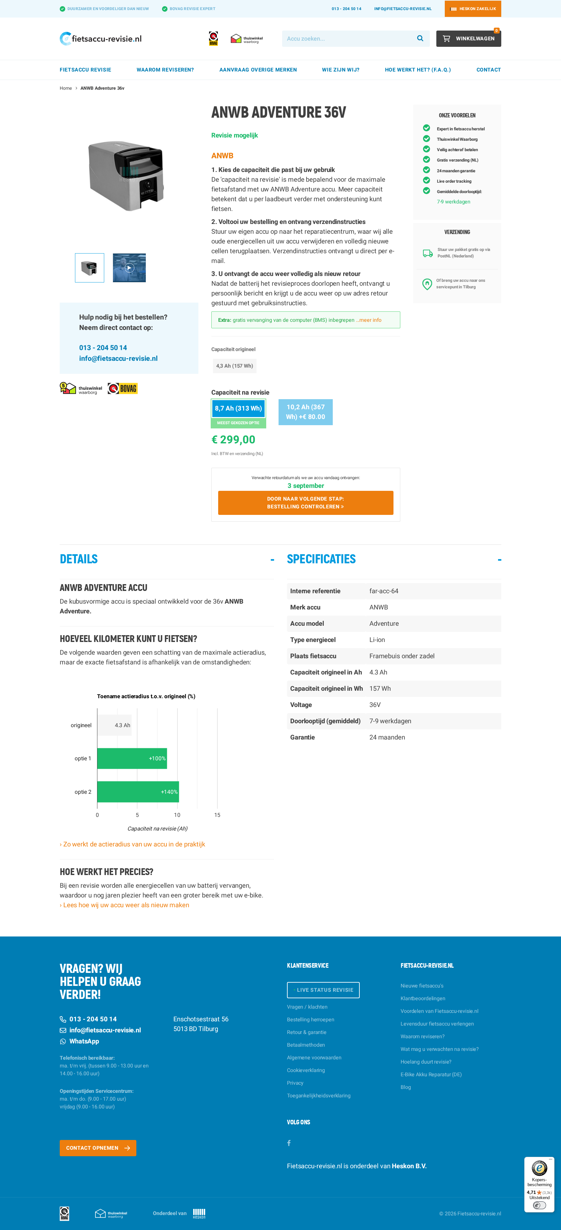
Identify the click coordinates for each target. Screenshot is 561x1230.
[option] (129, 174)
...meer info (368, 320)
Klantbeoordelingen (423, 998)
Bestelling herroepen (310, 1020)
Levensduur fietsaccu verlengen (437, 1024)
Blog (406, 1087)
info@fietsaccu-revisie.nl (403, 9)
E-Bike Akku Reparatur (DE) (431, 1075)
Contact (489, 70)
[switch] (539, 1205)
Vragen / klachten (307, 1007)
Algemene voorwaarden (314, 1058)
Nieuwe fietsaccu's (422, 986)
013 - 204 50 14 (346, 9)
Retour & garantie (307, 1032)
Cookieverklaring (306, 1070)
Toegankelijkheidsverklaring (319, 1096)
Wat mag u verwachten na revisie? (440, 1049)
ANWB (222, 156)
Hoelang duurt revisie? (426, 1062)
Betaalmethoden (306, 1045)
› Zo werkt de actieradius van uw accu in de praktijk (132, 844)
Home (66, 88)
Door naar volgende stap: (305, 503)
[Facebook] (289, 1143)
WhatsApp (84, 1041)
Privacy (295, 1083)
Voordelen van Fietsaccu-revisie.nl (440, 1011)
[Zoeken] (420, 39)
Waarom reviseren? (423, 1036)
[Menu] (551, 1161)
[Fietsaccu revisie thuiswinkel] (81, 388)
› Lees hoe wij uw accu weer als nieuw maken (124, 905)
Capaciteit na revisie (240, 392)
